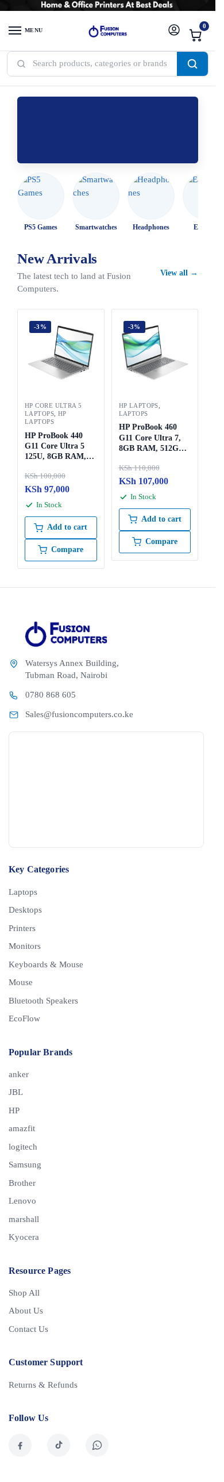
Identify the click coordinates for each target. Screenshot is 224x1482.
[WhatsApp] (97, 1445)
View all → (179, 273)
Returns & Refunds (43, 1384)
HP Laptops (46, 417)
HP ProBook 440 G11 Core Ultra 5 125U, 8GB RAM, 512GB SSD (55, 446)
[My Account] (174, 31)
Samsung (25, 1164)
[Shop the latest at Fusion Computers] (107, 130)
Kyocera (24, 1237)
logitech (23, 1146)
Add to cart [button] (67, 527)
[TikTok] (58, 1445)
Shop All (24, 1292)
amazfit (22, 1128)
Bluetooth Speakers (43, 1000)
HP (14, 1110)
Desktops (25, 909)
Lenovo (22, 1200)
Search (192, 64)
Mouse (21, 982)
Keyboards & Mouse (46, 964)
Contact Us (28, 1329)
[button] (196, 35)
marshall (24, 1219)
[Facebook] (20, 1445)
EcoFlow (24, 1018)
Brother (22, 1183)
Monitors (25, 946)
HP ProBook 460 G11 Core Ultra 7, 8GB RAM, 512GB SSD (151, 438)
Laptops (133, 413)
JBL (16, 1092)
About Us (26, 1310)
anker (19, 1074)
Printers (22, 928)
